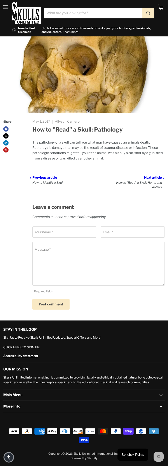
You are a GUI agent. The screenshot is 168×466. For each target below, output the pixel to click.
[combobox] (93, 13)
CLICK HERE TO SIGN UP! (21, 347)
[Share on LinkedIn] (6, 143)
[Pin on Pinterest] (6, 149)
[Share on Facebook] (6, 129)
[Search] (148, 13)
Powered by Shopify (84, 458)
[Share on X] (6, 136)
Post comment (51, 304)
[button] (9, 457)
